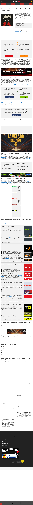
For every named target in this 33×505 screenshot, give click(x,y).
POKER (22, 3)
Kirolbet (10, 31)
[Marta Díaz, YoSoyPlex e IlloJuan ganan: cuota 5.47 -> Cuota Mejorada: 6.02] (15, 109)
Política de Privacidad (5, 439)
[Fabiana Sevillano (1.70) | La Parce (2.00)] (9, 47)
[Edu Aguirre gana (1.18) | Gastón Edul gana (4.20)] (9, 42)
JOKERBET (17, 31)
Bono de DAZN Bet (5, 315)
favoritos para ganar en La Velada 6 (9, 38)
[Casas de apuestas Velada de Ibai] (20, 23)
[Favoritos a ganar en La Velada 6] (20, 26)
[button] (9, 56)
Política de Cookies (5, 443)
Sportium (13, 31)
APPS (30, 3)
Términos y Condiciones (6, 437)
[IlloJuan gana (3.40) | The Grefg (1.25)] (9, 45)
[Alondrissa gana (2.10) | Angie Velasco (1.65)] (23, 42)
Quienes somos (4, 445)
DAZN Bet (3, 306)
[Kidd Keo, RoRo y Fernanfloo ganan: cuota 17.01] (9, 92)
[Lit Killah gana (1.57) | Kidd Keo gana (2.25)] (9, 50)
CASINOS (13, 3)
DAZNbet (20, 31)
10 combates (3, 157)
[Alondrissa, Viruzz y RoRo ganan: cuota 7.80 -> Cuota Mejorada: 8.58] (14, 112)
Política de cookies (27, 501)
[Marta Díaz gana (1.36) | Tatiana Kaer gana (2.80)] (9, 52)
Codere (24, 31)
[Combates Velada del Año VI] (19, 25)
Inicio (1, 5)
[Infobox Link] (16, 188)
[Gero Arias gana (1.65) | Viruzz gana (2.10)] (23, 52)
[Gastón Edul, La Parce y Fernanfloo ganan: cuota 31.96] (23, 94)
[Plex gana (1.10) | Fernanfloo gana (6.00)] (23, 47)
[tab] (8, 371)
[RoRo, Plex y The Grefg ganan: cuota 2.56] (23, 89)
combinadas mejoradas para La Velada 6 (16, 102)
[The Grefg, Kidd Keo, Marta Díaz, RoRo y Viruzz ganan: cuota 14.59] (23, 92)
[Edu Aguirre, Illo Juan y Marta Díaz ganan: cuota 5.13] (9, 89)
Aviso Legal (4, 441)
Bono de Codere (19, 374)
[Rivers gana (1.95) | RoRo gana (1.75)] (23, 50)
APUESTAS (3, 3)
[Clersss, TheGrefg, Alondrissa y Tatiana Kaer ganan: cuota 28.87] (9, 94)
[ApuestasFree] (16, 1)
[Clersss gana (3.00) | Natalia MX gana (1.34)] (23, 45)
